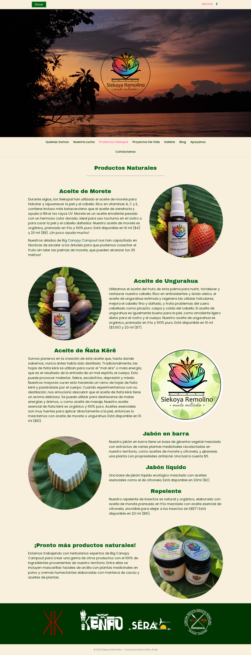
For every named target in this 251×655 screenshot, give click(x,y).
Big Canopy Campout (80, 240)
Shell (154, 649)
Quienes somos (57, 142)
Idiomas (207, 4)
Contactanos (125, 152)
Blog (182, 142)
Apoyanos (198, 142)
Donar (39, 4)
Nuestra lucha (84, 142)
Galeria (169, 142)
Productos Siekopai (113, 142)
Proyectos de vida (146, 142)
